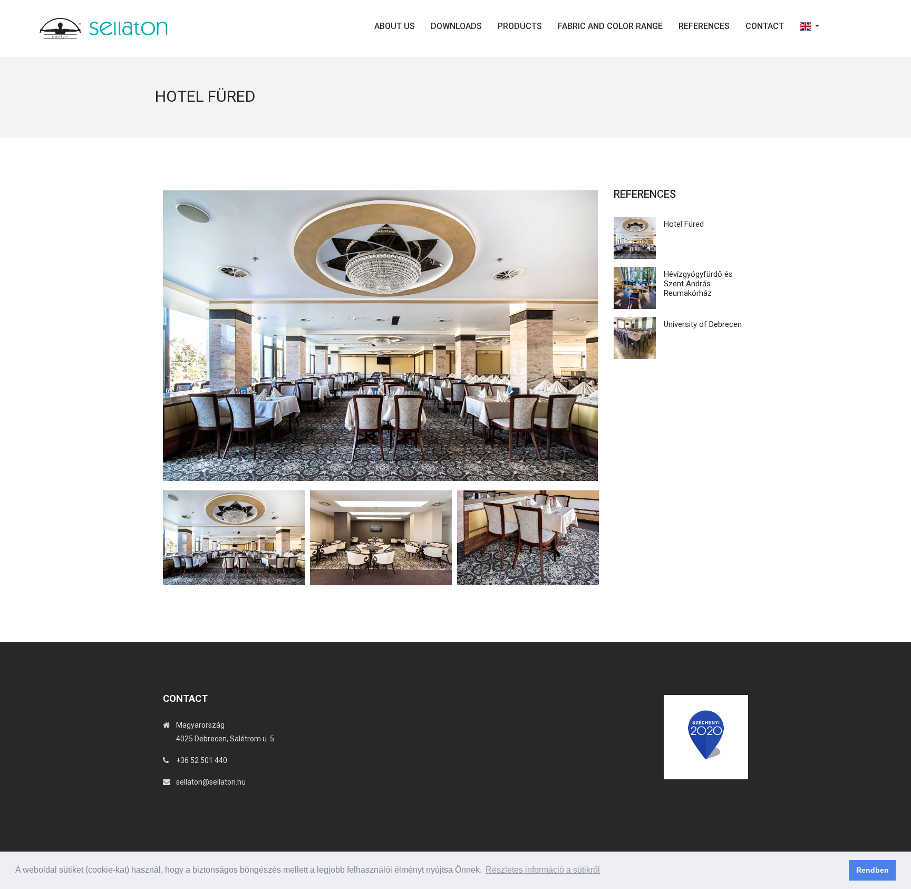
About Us (394, 26)
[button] (809, 26)
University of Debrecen (703, 324)
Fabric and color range (610, 26)
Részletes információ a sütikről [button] (543, 869)
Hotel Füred (684, 224)
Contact (764, 26)
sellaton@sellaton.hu (211, 782)
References (704, 26)
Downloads (456, 26)
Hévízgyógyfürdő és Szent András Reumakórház (698, 283)
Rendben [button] (872, 870)
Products (520, 26)
